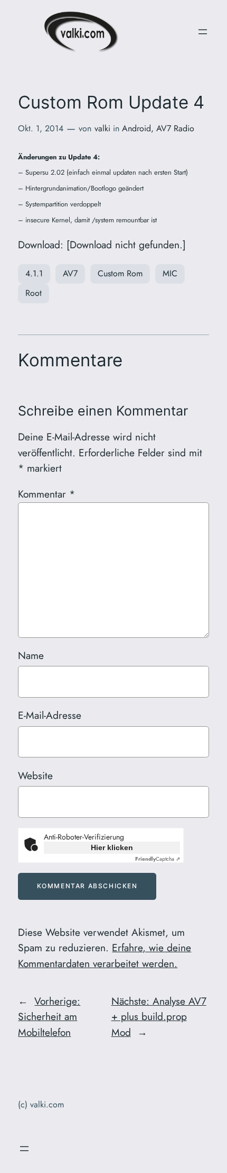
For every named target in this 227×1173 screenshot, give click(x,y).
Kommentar (46, 493)
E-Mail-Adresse (49, 715)
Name (31, 655)
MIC (170, 273)
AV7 (70, 273)
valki (102, 128)
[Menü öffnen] (202, 31)
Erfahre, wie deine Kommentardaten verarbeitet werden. (104, 955)
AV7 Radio (175, 128)
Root (33, 293)
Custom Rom (120, 273)
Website (35, 775)
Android (136, 128)
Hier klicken (112, 847)
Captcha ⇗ (157, 859)
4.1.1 (34, 273)
